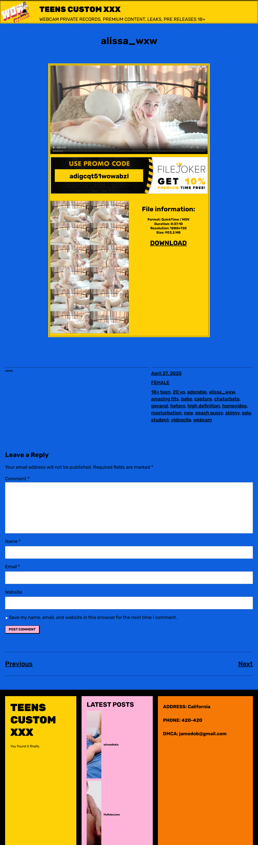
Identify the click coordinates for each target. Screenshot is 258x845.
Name (13, 541)
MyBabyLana (112, 814)
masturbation (166, 413)
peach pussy (209, 413)
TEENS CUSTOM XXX (80, 9)
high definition (204, 406)
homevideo (234, 406)
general (159, 406)
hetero (177, 406)
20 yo (179, 392)
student (160, 420)
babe (186, 399)
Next (245, 664)
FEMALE (160, 382)
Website (13, 592)
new (188, 413)
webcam (202, 420)
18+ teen (161, 392)
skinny (232, 413)
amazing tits (165, 399)
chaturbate (226, 399)
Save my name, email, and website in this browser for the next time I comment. (93, 617)
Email (12, 566)
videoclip (181, 420)
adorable (197, 392)
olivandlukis (111, 744)
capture (203, 399)
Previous (19, 664)
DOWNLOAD (168, 243)
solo (246, 413)
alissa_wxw (222, 392)
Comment (17, 478)
